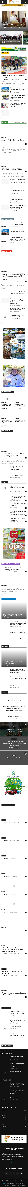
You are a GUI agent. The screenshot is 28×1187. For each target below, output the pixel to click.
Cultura (3, 873)
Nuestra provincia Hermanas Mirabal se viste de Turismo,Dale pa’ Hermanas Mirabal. (17, 317)
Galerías (3, 73)
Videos (14, 755)
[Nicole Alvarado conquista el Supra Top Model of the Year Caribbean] (14, 610)
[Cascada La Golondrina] (14, 729)
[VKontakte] (21, 1173)
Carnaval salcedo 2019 (15, 111)
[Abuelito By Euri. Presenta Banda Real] (14, 132)
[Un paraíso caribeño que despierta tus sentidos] (21, 415)
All (12, 122)
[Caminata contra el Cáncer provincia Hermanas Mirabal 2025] (5, 475)
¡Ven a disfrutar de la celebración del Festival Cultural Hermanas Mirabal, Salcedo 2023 (13, 950)
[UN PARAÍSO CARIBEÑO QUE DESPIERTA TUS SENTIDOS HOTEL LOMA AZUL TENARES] (21, 399)
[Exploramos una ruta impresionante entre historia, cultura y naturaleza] (7, 399)
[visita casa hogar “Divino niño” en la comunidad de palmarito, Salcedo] (5, 97)
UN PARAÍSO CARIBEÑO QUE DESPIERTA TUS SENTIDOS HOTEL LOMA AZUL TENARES (18, 496)
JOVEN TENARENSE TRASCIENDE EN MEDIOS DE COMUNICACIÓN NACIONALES (18, 105)
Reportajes (14, 726)
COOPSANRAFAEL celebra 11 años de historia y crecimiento (13, 455)
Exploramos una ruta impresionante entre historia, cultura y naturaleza (17, 487)
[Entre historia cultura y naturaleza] (5, 520)
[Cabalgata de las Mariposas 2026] (5, 640)
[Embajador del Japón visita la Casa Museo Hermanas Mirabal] (5, 632)
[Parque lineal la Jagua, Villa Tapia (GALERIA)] (14, 65)
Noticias (3, 137)
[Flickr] (14, 1173)
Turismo (3, 402)
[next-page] (5, 118)
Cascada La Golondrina (14, 716)
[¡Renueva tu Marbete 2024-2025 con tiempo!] (14, 963)
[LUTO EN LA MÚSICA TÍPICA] (14, 161)
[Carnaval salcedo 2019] (5, 113)
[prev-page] (2, 118)
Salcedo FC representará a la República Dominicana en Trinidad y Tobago (18, 1020)
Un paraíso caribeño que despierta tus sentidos (20, 421)
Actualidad (4, 22)
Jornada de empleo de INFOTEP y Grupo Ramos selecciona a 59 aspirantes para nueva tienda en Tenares (13, 277)
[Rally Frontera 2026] (14, 758)
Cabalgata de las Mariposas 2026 (18, 638)
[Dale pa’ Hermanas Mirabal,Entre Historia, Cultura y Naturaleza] (5, 293)
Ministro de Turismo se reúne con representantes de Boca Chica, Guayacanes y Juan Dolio (18, 199)
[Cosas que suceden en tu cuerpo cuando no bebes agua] (5, 310)
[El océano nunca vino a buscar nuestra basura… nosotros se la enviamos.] (14, 743)
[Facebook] (10, 1173)
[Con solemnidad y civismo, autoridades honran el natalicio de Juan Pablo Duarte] (5, 468)
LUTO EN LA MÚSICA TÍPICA (11, 169)
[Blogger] (6, 1173)
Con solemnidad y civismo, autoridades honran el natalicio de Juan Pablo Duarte (18, 468)
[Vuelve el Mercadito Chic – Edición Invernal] (5, 686)
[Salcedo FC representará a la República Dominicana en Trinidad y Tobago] (11, 38)
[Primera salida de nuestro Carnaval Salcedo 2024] (14, 985)
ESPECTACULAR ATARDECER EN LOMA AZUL (6, 421)
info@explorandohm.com (13, 1163)
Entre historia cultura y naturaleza (18, 518)
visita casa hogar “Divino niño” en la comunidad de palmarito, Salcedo (18, 97)
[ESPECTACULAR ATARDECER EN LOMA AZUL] (7, 415)
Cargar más (13, 1041)
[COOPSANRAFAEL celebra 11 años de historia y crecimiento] (14, 19)
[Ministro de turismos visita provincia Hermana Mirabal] (5, 224)
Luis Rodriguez (4, 79)
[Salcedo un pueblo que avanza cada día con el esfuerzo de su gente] (5, 89)
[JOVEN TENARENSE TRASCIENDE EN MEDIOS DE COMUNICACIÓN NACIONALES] (5, 105)
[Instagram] (17, 1173)
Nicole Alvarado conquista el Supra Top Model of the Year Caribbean (13, 615)
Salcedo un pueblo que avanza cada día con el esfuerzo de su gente (17, 89)
